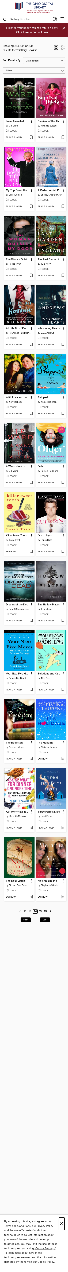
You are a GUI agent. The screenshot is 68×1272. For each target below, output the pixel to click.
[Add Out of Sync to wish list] (63, 552)
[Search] (5, 19)
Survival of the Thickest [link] (50, 121)
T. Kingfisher (47, 609)
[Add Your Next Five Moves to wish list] (31, 690)
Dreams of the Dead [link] (17, 604)
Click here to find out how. (32, 32)
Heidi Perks (46, 816)
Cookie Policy (45, 1262)
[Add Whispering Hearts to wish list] (63, 344)
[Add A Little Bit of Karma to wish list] (31, 344)
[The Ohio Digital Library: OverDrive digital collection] (34, 7)
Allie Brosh (46, 678)
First (25, 919)
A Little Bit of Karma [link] (17, 328)
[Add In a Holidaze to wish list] (63, 759)
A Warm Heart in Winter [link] (18, 466)
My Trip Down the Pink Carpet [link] (18, 190)
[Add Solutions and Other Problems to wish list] (63, 690)
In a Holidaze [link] (45, 742)
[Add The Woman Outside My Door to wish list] (31, 275)
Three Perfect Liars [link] (49, 811)
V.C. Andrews (47, 333)
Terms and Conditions (17, 1226)
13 (30, 911)
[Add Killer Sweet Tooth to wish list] (31, 552)
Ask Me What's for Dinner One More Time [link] (18, 811)
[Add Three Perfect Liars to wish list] (63, 828)
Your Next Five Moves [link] (18, 673)
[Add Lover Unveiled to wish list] (31, 137)
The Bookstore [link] (14, 742)
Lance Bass (46, 540)
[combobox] (27, 19)
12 (25, 911)
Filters (9, 70)
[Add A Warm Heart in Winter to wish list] (31, 483)
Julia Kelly (46, 263)
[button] (56, 48)
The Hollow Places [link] (49, 604)
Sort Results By (12, 60)
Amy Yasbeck (15, 402)
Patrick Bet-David (17, 678)
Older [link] (41, 466)
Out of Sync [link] (45, 535)
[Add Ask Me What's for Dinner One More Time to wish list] (31, 828)
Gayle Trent (14, 540)
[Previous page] (20, 912)
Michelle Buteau (48, 125)
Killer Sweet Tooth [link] (16, 535)
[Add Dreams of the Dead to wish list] (31, 621)
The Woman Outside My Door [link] (18, 259)
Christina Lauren (49, 747)
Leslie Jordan (15, 194)
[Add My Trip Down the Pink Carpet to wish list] (31, 206)
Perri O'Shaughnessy (19, 609)
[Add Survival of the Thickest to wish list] (63, 137)
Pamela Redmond (49, 471)
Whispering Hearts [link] (49, 328)
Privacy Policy (45, 1226)
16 (45, 911)
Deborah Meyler (16, 747)
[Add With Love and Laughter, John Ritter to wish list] (31, 413)
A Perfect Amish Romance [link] (50, 190)
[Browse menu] (62, 19)
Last (45, 919)
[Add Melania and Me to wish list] (63, 897)
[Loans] (55, 19)
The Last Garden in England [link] (50, 259)
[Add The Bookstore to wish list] (31, 759)
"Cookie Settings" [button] (45, 1248)
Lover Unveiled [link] (15, 121)
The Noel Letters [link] (15, 880)
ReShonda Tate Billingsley (20, 333)
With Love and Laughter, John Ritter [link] (18, 397)
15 (40, 911)
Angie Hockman (48, 402)
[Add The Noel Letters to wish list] (31, 897)
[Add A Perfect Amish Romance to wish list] (63, 206)
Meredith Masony (17, 816)
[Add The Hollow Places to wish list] (63, 621)
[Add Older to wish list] (63, 483)
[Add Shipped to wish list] (63, 413)
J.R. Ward (13, 125)
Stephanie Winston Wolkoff (52, 885)
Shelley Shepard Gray (51, 194)
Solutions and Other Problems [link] (50, 673)
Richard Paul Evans (18, 885)
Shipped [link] (43, 397)
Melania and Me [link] (47, 880)
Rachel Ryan (15, 263)
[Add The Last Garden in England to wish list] (63, 275)
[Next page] (50, 912)
